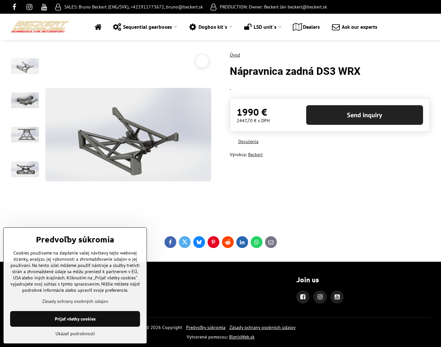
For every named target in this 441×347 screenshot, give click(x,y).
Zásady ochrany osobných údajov (262, 327)
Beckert (255, 154)
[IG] (29, 7)
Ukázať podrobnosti (75, 334)
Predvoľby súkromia (206, 327)
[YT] (44, 7)
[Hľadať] (425, 27)
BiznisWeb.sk (242, 337)
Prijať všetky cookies (75, 319)
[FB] (16, 7)
